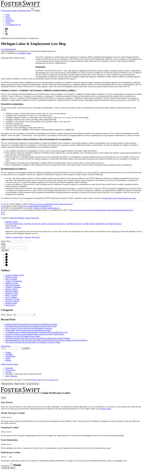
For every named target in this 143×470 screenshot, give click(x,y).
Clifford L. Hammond (13, 287)
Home (7, 15)
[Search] (33, 11)
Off (10, 457)
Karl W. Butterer (11, 279)
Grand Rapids (10, 356)
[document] (71, 428)
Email (7, 228)
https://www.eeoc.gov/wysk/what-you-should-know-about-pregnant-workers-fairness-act (101, 210)
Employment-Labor (32, 218)
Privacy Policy (10, 370)
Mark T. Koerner (11, 295)
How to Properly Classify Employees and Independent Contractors (28, 328)
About (7, 17)
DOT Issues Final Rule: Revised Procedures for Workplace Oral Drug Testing (32, 342)
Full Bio (8, 237)
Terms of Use (53, 380)
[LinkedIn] (6, 257)
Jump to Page (5, 346)
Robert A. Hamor (11, 289)
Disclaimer (9, 368)
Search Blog (5, 241)
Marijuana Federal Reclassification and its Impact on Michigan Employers (31, 324)
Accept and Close (32, 384)
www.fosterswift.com (13, 25)
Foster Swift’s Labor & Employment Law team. (119, 198)
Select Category (6, 315)
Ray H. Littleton (11, 297)
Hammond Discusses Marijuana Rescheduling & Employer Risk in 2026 (31, 326)
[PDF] (6, 255)
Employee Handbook (16, 218)
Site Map (8, 372)
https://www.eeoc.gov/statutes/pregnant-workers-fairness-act (51, 204)
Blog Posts (36, 237)
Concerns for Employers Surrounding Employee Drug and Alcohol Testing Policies (34, 334)
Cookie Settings (6, 11)
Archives (8, 19)
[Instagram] (6, 34)
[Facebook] (6, 32)
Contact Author (17, 237)
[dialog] (71, 382)
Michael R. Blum (11, 277)
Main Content (17, 11)
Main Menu (27, 11)
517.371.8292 (16, 228)
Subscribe (5, 250)
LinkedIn (27, 237)
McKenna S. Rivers (12, 299)
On (5, 457)
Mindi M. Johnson (11, 291)
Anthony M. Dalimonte (13, 281)
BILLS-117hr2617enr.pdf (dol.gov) (47, 208)
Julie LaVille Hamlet (12, 285)
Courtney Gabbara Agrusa (14, 275)
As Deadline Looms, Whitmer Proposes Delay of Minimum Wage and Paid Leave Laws (36, 332)
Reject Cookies (20, 384)
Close (3, 398)
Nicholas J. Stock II (12, 301)
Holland (8, 360)
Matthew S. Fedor (11, 283)
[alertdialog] (71, 428)
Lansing (8, 352)
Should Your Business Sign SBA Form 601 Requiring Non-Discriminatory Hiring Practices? (37, 338)
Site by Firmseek (11, 376)
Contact (8, 23)
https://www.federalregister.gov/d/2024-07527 (36, 206)
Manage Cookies (7, 384)
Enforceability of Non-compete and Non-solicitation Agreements (28, 330)
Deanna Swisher (11, 303)
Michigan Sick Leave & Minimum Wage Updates (22, 336)
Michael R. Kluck (25, 53)
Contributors (9, 21)
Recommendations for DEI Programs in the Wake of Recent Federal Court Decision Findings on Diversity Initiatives (46, 340)
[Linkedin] (6, 29)
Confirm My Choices (8, 468)
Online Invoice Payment (9, 364)
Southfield (9, 354)
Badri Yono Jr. (10, 305)
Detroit (7, 358)
